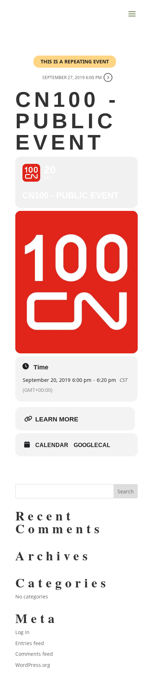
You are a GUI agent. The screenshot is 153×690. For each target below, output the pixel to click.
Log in (22, 632)
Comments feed (34, 653)
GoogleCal (92, 445)
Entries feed (29, 643)
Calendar (51, 445)
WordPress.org (32, 665)
